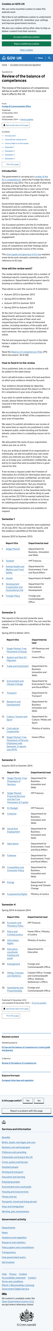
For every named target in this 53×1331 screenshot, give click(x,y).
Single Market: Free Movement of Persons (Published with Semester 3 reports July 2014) (17, 743)
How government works (14, 1257)
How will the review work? (16, 139)
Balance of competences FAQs (27, 351)
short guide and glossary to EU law (23, 254)
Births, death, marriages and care (18, 1142)
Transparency (9, 1252)
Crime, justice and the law (15, 1162)
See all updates (26, 119)
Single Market (13, 548)
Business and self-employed (16, 1147)
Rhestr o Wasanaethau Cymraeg (18, 1285)
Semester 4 (10, 158)
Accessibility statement (14, 1277)
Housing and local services (15, 1191)
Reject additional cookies (26, 43)
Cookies (23, 1274)
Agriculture (12, 843)
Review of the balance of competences (19, 1063)
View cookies (26, 50)
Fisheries (11, 855)
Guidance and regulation (14, 1237)
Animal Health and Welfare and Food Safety (15, 569)
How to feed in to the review (16, 143)
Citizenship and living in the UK (17, 1157)
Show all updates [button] (39, 1003)
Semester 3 (10, 155)
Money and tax (9, 1196)
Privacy (13, 1274)
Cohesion (12, 813)
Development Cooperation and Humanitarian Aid (14, 587)
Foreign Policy (13, 595)
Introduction (10, 136)
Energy (10, 882)
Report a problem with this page (26, 1110)
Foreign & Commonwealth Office (16, 106)
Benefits (6, 1137)
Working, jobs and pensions (15, 1211)
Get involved (8, 1262)
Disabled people (10, 1167)
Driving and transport (12, 1172)
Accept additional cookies (26, 37)
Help (4, 1274)
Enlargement (13, 964)
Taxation (10, 560)
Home (4, 65)
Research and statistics (14, 1242)
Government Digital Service (15, 1288)
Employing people (11, 1181)
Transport (12, 692)
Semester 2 (10, 151)
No (40, 1100)
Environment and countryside (16, 1186)
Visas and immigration (13, 1206)
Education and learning (13, 1176)
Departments (8, 1227)
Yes (29, 1100)
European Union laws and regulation (25, 65)
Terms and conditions (12, 1281)
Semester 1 (9, 147)
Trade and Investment (18, 666)
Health (9, 578)
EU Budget (12, 808)
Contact (32, 1277)
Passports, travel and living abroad (19, 1201)
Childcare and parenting (14, 1152)
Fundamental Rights (17, 894)
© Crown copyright (26, 1324)
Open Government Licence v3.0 (18, 1301)
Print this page (12, 164)
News (5, 1232)
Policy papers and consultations (18, 1247)
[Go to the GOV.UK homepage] (12, 58)
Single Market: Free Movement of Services (17, 781)
